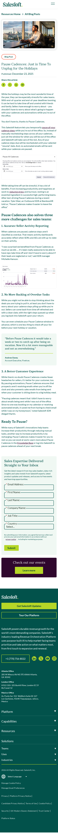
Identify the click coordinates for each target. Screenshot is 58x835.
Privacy (4, 796)
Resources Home (11, 14)
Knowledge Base (25, 443)
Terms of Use (31, 803)
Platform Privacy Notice (20, 796)
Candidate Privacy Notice (12, 803)
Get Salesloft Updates (29, 606)
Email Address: (15, 484)
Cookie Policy (45, 803)
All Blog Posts (32, 14)
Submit (11, 547)
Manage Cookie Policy (11, 783)
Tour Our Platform (29, 615)
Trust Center (44, 811)
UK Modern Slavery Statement (23, 811)
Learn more (29, 570)
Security (5, 811)
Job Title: (12, 515)
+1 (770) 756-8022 (15, 658)
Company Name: (16, 508)
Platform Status (8, 818)
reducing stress (16, 191)
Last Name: (13, 500)
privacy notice (11, 539)
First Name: (13, 492)
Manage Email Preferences (13, 788)
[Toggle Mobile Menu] (53, 3)
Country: (11, 523)
